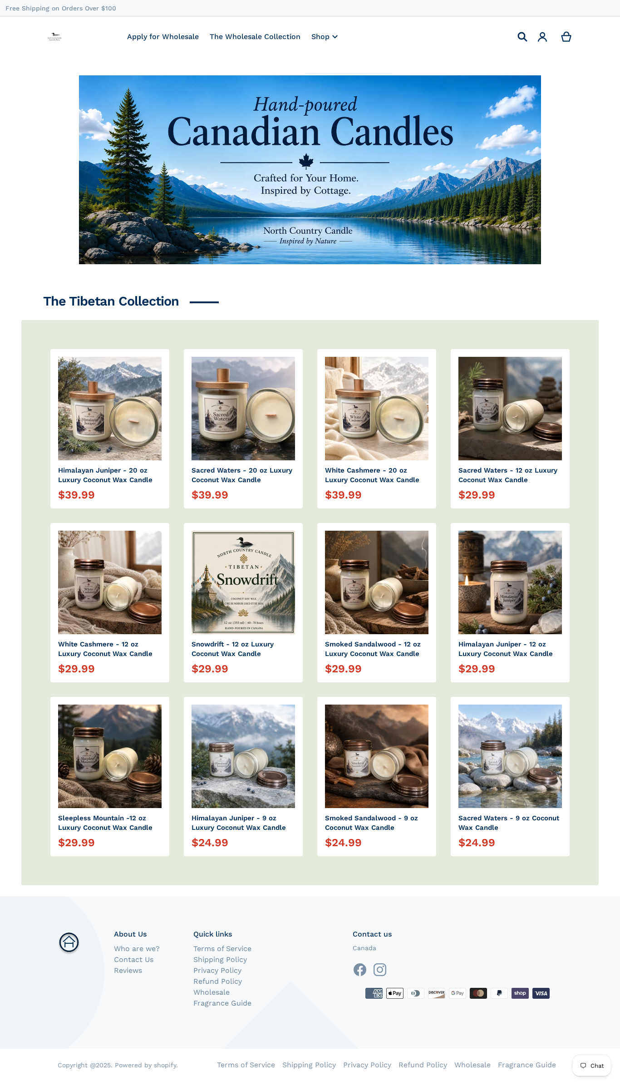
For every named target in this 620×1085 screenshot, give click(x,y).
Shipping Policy (220, 959)
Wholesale (211, 992)
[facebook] (360, 970)
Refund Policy (217, 981)
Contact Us (133, 959)
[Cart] (566, 36)
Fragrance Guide (222, 1003)
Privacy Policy (217, 970)
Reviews (128, 970)
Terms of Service (222, 948)
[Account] (542, 36)
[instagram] (380, 970)
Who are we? (137, 948)
